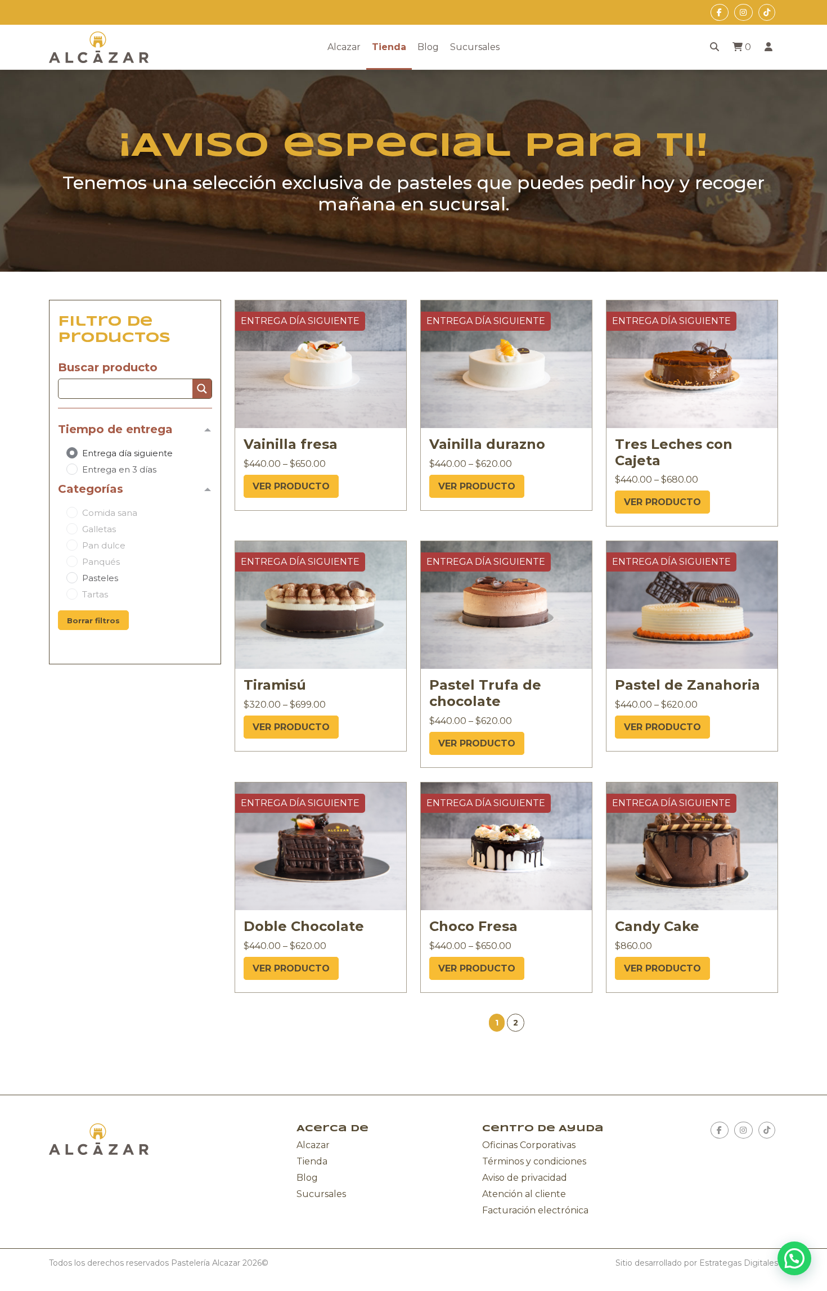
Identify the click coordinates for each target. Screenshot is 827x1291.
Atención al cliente (524, 1194)
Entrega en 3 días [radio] (119, 469)
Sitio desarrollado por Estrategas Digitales (696, 1263)
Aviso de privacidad (524, 1177)
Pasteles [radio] (100, 578)
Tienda (389, 47)
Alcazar (344, 47)
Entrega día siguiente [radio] (127, 453)
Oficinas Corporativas (529, 1145)
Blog (428, 47)
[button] (515, 1023)
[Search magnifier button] (202, 388)
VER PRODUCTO (291, 486)
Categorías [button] (90, 489)
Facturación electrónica (535, 1210)
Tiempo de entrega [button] (115, 429)
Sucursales (475, 47)
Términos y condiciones (534, 1161)
